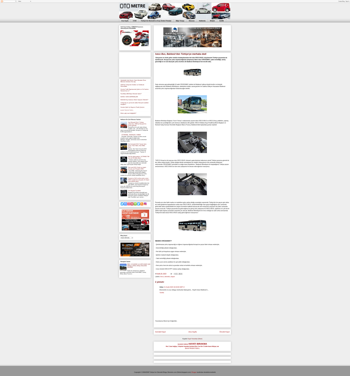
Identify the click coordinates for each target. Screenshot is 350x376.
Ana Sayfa (124, 21)
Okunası (192, 21)
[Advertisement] (134, 64)
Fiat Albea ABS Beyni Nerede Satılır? (131, 93)
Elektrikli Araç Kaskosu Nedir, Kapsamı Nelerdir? (134, 99)
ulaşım (173, 276)
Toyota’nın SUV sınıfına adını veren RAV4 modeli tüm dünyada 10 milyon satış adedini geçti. (138, 180)
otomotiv (167, 276)
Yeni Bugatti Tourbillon (134, 190)
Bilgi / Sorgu (180, 21)
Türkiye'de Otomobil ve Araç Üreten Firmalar (156, 21)
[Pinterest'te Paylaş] (181, 274)
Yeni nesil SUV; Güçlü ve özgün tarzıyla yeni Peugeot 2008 (137, 168)
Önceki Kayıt (224, 332)
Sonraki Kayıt (160, 332)
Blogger (194, 372)
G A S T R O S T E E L (126, 110)
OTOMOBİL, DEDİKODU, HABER (131, 134)
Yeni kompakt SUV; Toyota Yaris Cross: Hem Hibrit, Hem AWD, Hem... (137, 145)
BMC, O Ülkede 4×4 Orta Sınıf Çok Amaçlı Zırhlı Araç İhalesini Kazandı (138, 265)
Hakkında (202, 21)
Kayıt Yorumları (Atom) (195, 339)
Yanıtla (162, 292)
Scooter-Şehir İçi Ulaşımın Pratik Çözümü (132, 107)
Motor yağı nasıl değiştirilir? (128, 113)
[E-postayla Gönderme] (171, 273)
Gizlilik (221, 21)
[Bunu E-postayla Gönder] (175, 274)
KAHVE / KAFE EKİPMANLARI (129, 96)
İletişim (212, 21)
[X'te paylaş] (178, 274)
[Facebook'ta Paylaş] (180, 274)
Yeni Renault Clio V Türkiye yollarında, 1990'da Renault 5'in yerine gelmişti (137, 124)
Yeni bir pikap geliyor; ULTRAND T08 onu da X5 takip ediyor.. (138, 157)
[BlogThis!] (176, 274)
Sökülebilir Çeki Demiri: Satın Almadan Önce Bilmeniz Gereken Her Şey (133, 81)
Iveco (162, 276)
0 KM (134, 21)
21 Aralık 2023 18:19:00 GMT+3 (174, 287)
